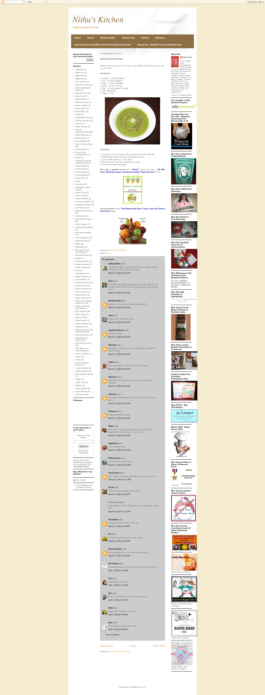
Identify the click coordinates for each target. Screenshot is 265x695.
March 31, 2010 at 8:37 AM (119, 293)
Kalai (110, 623)
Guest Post (79, 195)
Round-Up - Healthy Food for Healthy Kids (159, 45)
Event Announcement (83, 144)
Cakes (77, 114)
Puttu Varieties (81, 292)
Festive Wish (80, 169)
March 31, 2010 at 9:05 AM (119, 386)
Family (78, 158)
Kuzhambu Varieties (83, 233)
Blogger (143, 687)
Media (77, 244)
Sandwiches (80, 327)
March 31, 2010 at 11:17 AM (119, 480)
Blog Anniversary (82, 102)
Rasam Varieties (81, 298)
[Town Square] (79, 480)
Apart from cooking (83, 85)
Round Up (79, 317)
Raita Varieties (81, 295)
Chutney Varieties (82, 121)
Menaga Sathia (114, 301)
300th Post (79, 73)
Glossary (160, 38)
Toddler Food (80, 382)
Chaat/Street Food (82, 118)
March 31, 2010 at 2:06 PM (119, 526)
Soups (109, 253)
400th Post (79, 76)
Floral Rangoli (80, 172)
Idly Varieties (80, 208)
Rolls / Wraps (80, 314)
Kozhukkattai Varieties (84, 227)
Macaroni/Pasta (81, 241)
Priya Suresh (113, 473)
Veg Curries (80, 395)
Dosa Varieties (81, 141)
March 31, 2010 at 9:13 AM (119, 403)
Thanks (78, 379)
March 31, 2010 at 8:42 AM (119, 307)
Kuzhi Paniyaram (82, 238)
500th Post (79, 79)
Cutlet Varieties (81, 127)
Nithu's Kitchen (98, 18)
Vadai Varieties (81, 391)
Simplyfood (113, 519)
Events (145, 38)
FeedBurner (83, 453)
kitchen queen (114, 458)
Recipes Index (107, 38)
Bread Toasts (80, 108)
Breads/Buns (80, 111)
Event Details (80, 149)
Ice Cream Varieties (83, 202)
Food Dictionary (81, 175)
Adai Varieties (80, 82)
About (90, 38)
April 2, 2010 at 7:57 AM (118, 600)
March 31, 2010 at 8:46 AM (119, 322)
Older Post (159, 646)
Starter (78, 360)
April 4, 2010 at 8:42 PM (118, 629)
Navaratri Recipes (82, 255)
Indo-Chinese (80, 216)
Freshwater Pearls (81, 466)
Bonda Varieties (81, 105)
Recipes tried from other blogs (82, 307)
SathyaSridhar (114, 264)
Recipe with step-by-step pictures (83, 302)
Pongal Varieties (81, 276)
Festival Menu (81, 166)
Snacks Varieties (82, 354)
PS (109, 534)
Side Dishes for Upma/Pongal (81, 349)
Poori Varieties (81, 280)
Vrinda (111, 487)
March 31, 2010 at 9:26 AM (119, 418)
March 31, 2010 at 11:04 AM (119, 465)
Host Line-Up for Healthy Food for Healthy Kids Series (102, 45)
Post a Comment (112, 635)
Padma (111, 362)
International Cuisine (83, 219)
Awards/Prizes (81, 93)
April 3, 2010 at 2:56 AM (118, 615)
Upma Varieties (81, 388)
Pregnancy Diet (81, 286)
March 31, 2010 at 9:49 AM (119, 435)
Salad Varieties (81, 320)
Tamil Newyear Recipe (84, 374)
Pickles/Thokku (81, 267)
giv (76, 181)
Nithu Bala (187, 57)
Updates (78, 385)
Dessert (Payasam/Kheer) (82, 131)
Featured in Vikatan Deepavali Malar (83, 162)
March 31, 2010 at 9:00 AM (119, 369)
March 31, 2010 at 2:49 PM (119, 541)
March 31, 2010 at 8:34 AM (119, 273)
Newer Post (106, 646)
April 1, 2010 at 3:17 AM (118, 585)
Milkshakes (79, 247)
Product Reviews (82, 289)
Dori (110, 593)
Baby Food (79, 96)
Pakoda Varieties (82, 264)
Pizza (77, 270)
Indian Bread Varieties (84, 211)
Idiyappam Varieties (83, 205)
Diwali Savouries (82, 135)
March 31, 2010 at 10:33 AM (119, 450)
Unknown (112, 345)
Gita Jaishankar (115, 549)
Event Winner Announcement (81, 153)
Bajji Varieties (80, 99)
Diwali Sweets (81, 138)
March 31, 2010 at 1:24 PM (119, 512)
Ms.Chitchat (113, 564)
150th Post (79, 70)
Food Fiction (80, 178)
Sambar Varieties (82, 324)
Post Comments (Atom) (120, 651)
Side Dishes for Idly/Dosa (81, 339)
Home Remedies (82, 199)
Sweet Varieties (81, 371)
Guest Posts (128, 38)
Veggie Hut (113, 443)
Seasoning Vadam (82, 335)
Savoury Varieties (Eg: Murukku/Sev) (84, 331)
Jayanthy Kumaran (116, 330)
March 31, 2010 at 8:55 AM (119, 337)
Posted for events (82, 283)
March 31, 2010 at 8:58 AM (119, 354)
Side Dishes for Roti (83, 343)
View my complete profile (181, 95)
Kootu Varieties (81, 224)
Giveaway (79, 184)
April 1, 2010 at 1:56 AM (118, 570)
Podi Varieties (80, 273)
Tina (110, 578)
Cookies (78, 124)
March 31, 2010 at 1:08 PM (119, 494)
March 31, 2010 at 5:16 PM (119, 556)
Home (77, 38)
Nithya (111, 426)
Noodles (78, 258)
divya (110, 315)
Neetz (110, 608)
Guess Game (80, 192)
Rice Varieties (80, 311)
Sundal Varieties (81, 368)
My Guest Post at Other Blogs (82, 251)
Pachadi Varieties (82, 261)
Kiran (110, 281)
